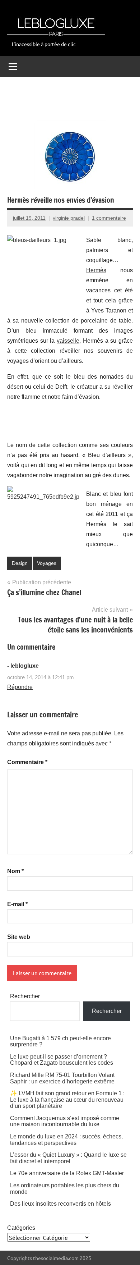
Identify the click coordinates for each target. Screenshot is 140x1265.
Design (20, 563)
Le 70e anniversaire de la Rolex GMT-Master (67, 1173)
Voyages (46, 563)
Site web (18, 937)
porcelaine (94, 321)
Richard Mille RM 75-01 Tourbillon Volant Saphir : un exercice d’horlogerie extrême (62, 1078)
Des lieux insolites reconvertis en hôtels (60, 1204)
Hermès (96, 270)
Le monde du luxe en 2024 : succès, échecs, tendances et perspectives (66, 1139)
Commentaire (27, 762)
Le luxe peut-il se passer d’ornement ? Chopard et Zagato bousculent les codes (61, 1060)
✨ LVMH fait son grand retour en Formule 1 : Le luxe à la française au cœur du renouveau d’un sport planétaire (67, 1099)
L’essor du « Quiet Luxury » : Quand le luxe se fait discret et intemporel (68, 1158)
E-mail (17, 904)
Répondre (20, 687)
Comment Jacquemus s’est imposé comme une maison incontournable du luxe (64, 1121)
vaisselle (68, 341)
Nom (15, 871)
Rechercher (25, 996)
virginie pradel (69, 218)
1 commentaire (109, 218)
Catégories (21, 1228)
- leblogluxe (23, 666)
